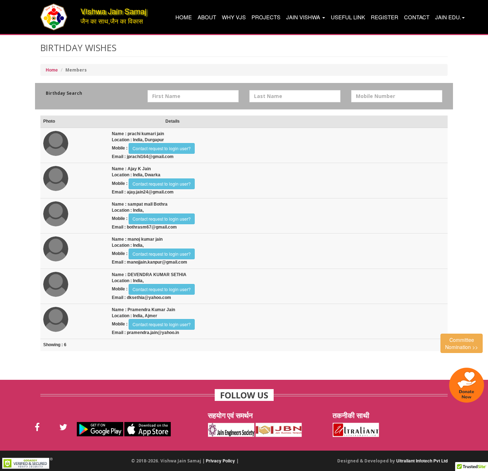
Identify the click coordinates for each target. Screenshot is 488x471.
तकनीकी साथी (351, 415)
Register (384, 17)
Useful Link (348, 17)
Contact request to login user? (162, 148)
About (207, 17)
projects (266, 17)
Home (183, 17)
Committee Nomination (461, 343)
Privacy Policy (220, 460)
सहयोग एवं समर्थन (230, 415)
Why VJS (234, 17)
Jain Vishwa (304, 17)
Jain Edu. (448, 17)
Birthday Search (64, 93)
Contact (416, 17)
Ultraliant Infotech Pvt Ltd (422, 460)
